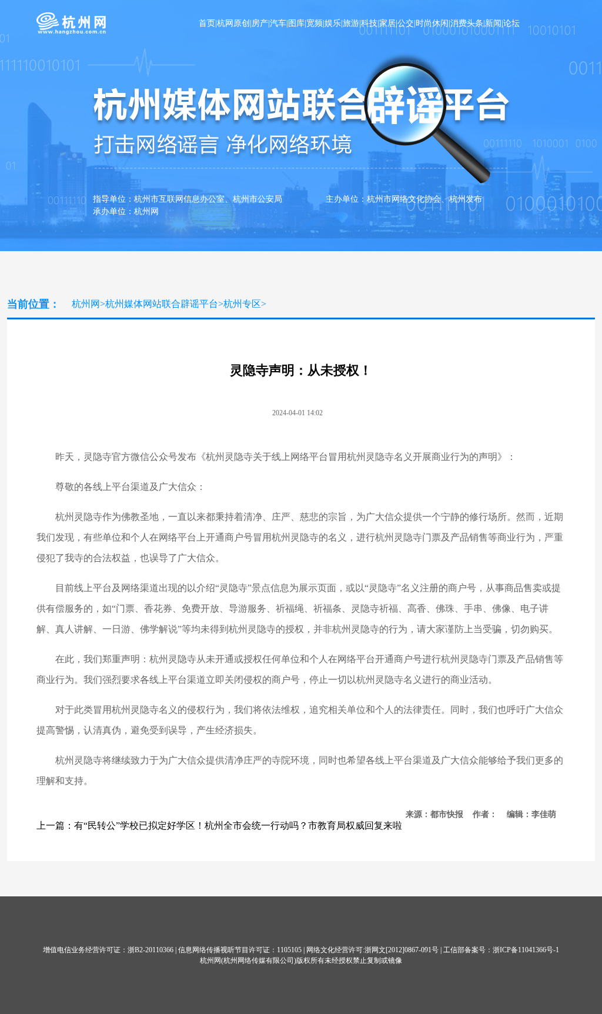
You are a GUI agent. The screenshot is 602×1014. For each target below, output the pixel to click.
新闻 (493, 23)
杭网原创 (233, 23)
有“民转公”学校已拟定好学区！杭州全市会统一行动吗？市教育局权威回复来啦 (238, 825)
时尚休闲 (432, 23)
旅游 (351, 23)
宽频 (314, 23)
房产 (260, 23)
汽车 (278, 23)
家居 (387, 23)
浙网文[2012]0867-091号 (401, 950)
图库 (296, 23)
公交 (405, 23)
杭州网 (86, 304)
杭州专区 (242, 304)
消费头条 (466, 23)
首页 (207, 23)
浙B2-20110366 (150, 950)
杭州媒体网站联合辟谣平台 (161, 304)
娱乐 (333, 23)
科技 (369, 23)
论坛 (511, 23)
